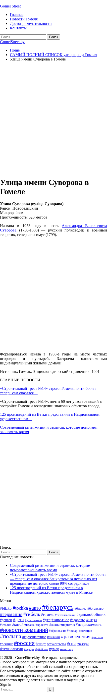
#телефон (83, 644)
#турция (29, 649)
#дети (18, 619)
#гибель (31, 614)
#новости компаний (24, 630)
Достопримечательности (31, 23)
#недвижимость (89, 625)
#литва (54, 625)
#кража (29, 625)
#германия (11, 614)
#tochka (20, 608)
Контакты (18, 28)
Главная (16, 14)
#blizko (6, 608)
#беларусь (57, 607)
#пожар (72, 631)
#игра (91, 619)
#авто (35, 608)
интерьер (66, 649)
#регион (97, 637)
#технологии (11, 648)
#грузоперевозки (65, 614)
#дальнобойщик (91, 614)
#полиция (85, 631)
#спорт (41, 644)
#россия (24, 643)
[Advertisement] (53, 119)
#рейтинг (6, 644)
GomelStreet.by (12, 42)
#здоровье (77, 620)
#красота (42, 625)
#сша (71, 643)
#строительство (56, 644)
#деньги (6, 620)
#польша (10, 636)
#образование (57, 631)
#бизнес (80, 608)
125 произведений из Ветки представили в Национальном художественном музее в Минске (51, 590)
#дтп (47, 620)
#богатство (95, 608)
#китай (17, 625)
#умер (54, 649)
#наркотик (67, 625)
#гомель (47, 615)
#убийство (41, 649)
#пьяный (53, 637)
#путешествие (34, 637)
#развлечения (76, 636)
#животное (60, 620)
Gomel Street (10, 6)
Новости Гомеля (24, 19)
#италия (5, 625)
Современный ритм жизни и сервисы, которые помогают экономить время (50, 567)
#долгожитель (33, 620)
